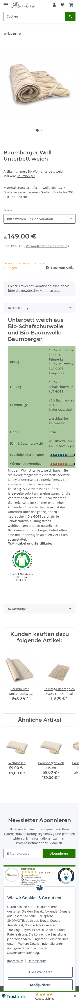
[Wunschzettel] (62, 4)
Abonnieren (59, 853)
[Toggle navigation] (6, 2)
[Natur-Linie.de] (23, 5)
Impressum (15, 961)
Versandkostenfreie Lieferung (47, 246)
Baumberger (39, 530)
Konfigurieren (40, 985)
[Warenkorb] (71, 4)
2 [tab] (41, 130)
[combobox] (39, 219)
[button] (54, 4)
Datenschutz (37, 961)
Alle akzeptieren (40, 972)
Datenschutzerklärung (20, 834)
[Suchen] (70, 16)
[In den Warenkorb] (7, 47)
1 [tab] (37, 130)
